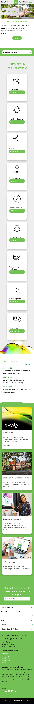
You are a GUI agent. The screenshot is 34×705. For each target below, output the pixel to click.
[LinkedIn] (9, 692)
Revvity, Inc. (5, 662)
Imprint (4, 655)
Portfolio (13, 92)
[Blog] (15, 692)
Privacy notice (6, 657)
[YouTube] (6, 692)
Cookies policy (6, 658)
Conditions (5, 653)
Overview (13, 331)
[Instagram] (3, 692)
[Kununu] (12, 692)
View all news (28, 364)
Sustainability (6, 660)
